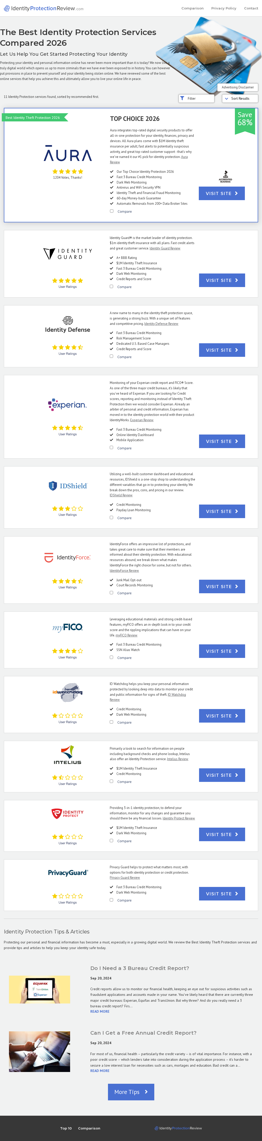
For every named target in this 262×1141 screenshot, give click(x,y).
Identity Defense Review (161, 324)
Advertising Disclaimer (238, 87)
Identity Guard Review (165, 248)
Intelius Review (177, 759)
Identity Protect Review (179, 818)
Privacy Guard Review (125, 877)
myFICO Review (126, 635)
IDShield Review (121, 495)
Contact (251, 8)
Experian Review (142, 420)
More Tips (127, 1092)
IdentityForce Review (124, 570)
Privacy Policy (223, 8)
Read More (100, 1011)
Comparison (192, 8)
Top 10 (66, 1128)
